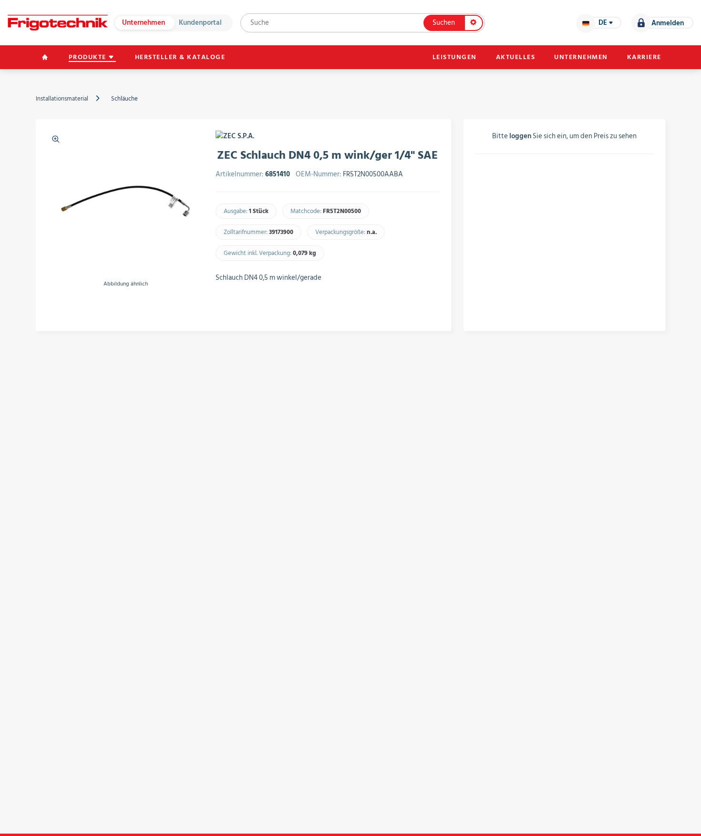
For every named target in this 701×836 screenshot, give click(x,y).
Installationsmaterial (62, 98)
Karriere (644, 57)
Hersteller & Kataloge (180, 57)
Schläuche (124, 98)
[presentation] (53, 306)
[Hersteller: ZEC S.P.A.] (235, 136)
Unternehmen (143, 23)
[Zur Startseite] (58, 22)
